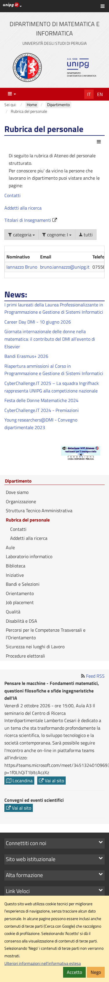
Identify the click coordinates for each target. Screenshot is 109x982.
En (100, 94)
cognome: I (57, 234)
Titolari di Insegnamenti (28, 220)
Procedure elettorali (25, 655)
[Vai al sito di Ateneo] (27, 67)
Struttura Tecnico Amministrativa (39, 510)
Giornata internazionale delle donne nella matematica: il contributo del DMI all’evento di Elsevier (49, 339)
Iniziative (15, 575)
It (89, 94)
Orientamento (20, 593)
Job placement (20, 602)
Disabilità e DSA (21, 620)
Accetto (74, 972)
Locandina (22, 780)
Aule (10, 547)
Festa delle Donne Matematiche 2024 (41, 400)
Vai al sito (54, 780)
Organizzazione (21, 501)
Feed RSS (95, 675)
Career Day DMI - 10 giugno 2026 (37, 321)
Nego (96, 972)
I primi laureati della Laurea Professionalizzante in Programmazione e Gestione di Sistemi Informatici (53, 308)
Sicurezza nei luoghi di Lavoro (35, 646)
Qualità (13, 611)
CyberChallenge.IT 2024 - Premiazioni (41, 410)
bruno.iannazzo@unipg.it (65, 266)
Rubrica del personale (28, 519)
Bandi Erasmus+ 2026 (26, 356)
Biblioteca (15, 565)
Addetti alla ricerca (23, 207)
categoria (22, 234)
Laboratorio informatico (29, 556)
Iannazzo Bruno (21, 266)
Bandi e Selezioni (23, 584)
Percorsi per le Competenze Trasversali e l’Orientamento (45, 633)
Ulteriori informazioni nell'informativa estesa (42, 963)
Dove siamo (17, 492)
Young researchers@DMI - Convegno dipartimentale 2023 (40, 423)
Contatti (12, 195)
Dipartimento (18, 481)
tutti (88, 234)
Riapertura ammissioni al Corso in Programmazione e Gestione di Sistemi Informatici (53, 370)
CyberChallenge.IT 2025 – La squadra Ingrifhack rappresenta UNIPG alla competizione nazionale (51, 387)
